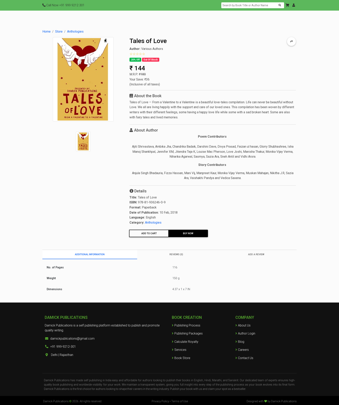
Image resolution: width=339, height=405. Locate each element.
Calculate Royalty (186, 342)
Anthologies (75, 31)
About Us (244, 325)
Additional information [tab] (90, 254)
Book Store (182, 358)
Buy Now (188, 233)
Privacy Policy (160, 401)
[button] (287, 5)
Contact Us (245, 358)
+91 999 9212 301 (65, 5)
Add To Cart (149, 233)
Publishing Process (187, 325)
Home (46, 31)
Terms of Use (179, 401)
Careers (243, 350)
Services (180, 350)
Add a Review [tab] (256, 254)
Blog (241, 342)
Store (59, 31)
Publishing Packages (188, 333)
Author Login (246, 333)
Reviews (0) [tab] (176, 254)
